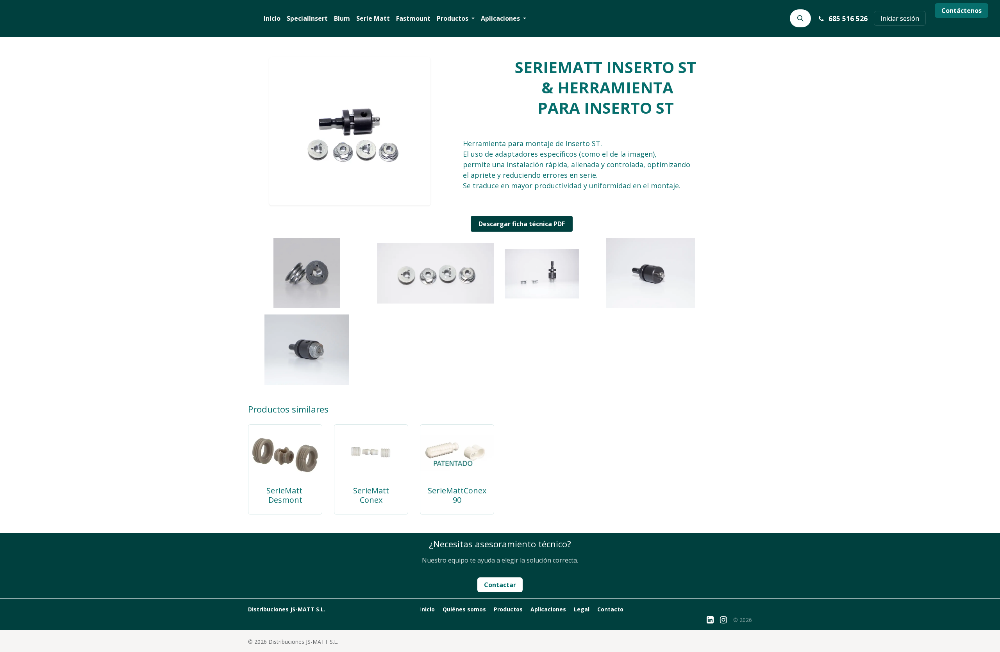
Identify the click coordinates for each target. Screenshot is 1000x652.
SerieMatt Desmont (285, 495)
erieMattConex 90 (459, 495)
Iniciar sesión (899, 18)
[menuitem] (272, 18)
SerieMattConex (371, 495)
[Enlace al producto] (285, 452)
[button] (800, 18)
